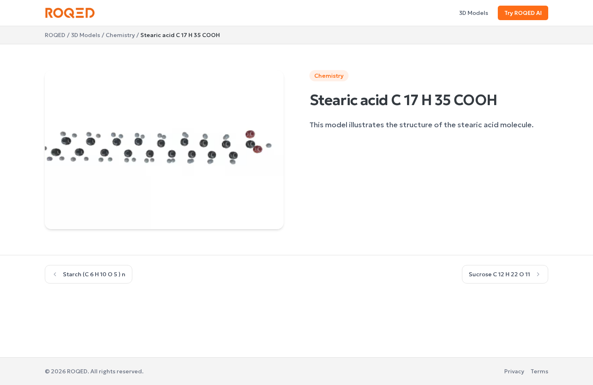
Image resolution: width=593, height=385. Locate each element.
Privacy (514, 371)
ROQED (55, 35)
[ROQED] (70, 12)
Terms (539, 371)
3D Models (473, 13)
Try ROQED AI (523, 13)
